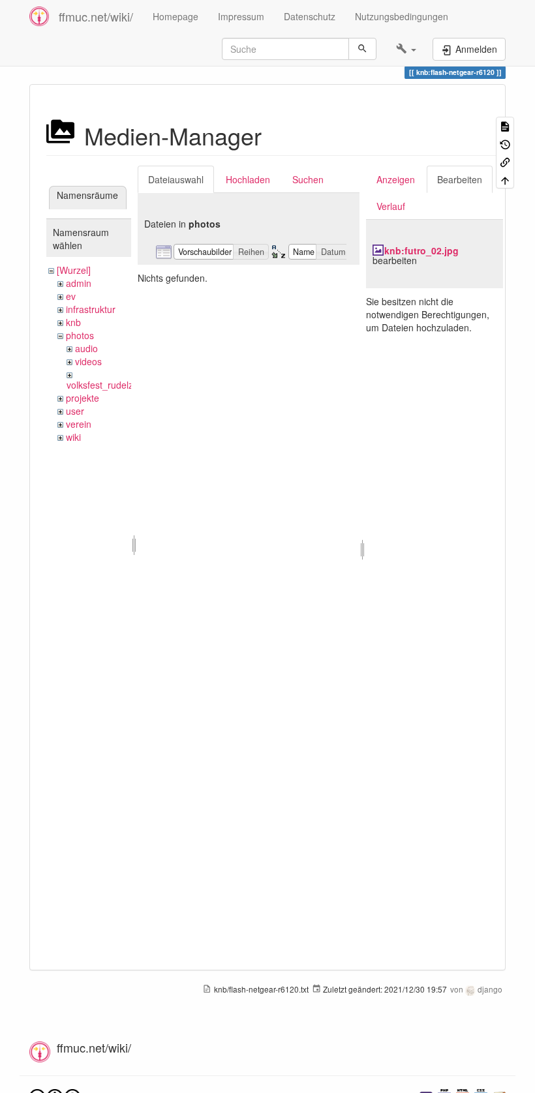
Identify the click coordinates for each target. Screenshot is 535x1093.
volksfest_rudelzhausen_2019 (128, 384)
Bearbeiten (459, 179)
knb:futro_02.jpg (421, 250)
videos (88, 361)
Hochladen (248, 179)
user (75, 410)
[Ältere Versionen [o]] (505, 143)
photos (80, 335)
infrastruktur (90, 309)
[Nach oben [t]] (505, 179)
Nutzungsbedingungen (401, 16)
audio (86, 348)
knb (73, 322)
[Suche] (362, 49)
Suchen (308, 179)
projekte (82, 397)
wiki (73, 436)
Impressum (241, 16)
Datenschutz (309, 16)
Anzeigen (395, 179)
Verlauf (390, 206)
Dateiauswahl (176, 179)
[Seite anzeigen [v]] (505, 125)
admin (78, 283)
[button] (406, 49)
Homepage (175, 16)
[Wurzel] (74, 270)
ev (71, 296)
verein (78, 423)
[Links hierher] (505, 161)
